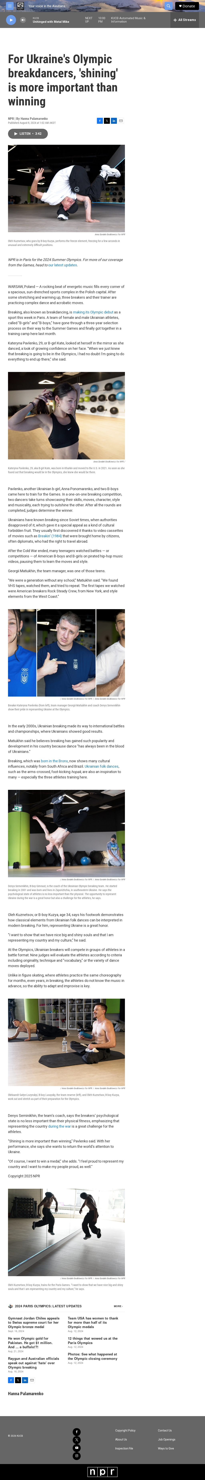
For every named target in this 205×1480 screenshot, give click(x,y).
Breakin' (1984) (50, 536)
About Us (121, 1439)
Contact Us (165, 1430)
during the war (59, 1126)
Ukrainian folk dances (102, 766)
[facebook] (77, 1432)
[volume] (23, 20)
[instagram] (77, 1456)
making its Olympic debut (93, 312)
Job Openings (166, 1439)
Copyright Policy (125, 1430)
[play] (11, 20)
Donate (189, 6)
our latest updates (62, 265)
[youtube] (77, 1448)
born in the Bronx (54, 761)
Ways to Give (166, 1448)
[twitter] (77, 1440)
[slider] (29, 20)
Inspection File (124, 1448)
